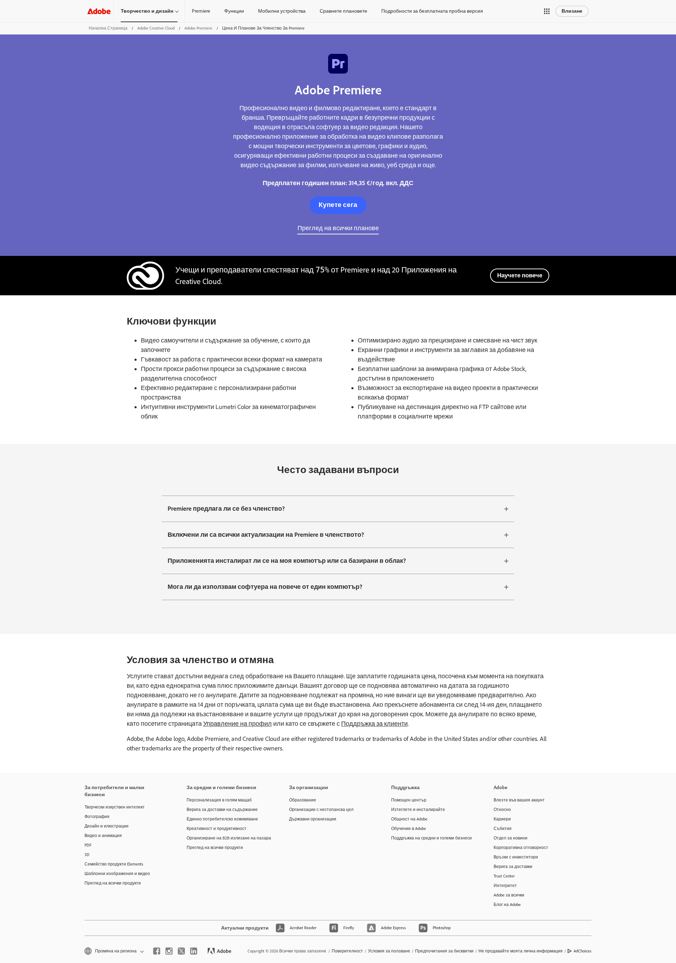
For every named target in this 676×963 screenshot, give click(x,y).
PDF (88, 845)
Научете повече (519, 275)
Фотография (96, 816)
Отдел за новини (510, 838)
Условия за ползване (389, 951)
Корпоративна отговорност (521, 847)
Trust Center (504, 876)
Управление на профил (237, 724)
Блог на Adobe (507, 904)
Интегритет (505, 885)
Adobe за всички (509, 895)
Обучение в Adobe (408, 828)
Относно (502, 809)
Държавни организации (312, 819)
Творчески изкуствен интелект (114, 807)
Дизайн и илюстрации (106, 826)
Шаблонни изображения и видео (117, 873)
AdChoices (583, 951)
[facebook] (156, 951)
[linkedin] (193, 951)
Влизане (572, 11)
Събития (503, 828)
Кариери (502, 819)
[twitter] (181, 951)
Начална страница (108, 28)
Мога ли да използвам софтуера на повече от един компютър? (265, 587)
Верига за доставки (513, 866)
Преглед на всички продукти (112, 883)
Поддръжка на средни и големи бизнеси (431, 838)
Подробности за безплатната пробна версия (432, 11)
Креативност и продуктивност (216, 828)
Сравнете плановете (343, 11)
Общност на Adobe (409, 819)
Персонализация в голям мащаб (219, 800)
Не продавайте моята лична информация (520, 951)
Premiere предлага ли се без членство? (226, 508)
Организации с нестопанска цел (321, 809)
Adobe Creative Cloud (156, 28)
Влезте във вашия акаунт (519, 800)
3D (86, 854)
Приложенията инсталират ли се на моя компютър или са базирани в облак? (287, 561)
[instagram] (169, 951)
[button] (546, 11)
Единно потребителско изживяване (222, 819)
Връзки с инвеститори (516, 857)
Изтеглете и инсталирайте (418, 809)
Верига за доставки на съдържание (222, 809)
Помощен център (408, 800)
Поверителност (347, 951)
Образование (302, 800)
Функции (234, 11)
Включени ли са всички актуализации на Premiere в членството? (266, 535)
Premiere (201, 11)
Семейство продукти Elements (113, 864)
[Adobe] (98, 11)
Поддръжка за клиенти (374, 724)
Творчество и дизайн (147, 11)
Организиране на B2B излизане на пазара (227, 838)
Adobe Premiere (198, 28)
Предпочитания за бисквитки (444, 951)
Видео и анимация (103, 835)
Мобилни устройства (282, 11)
